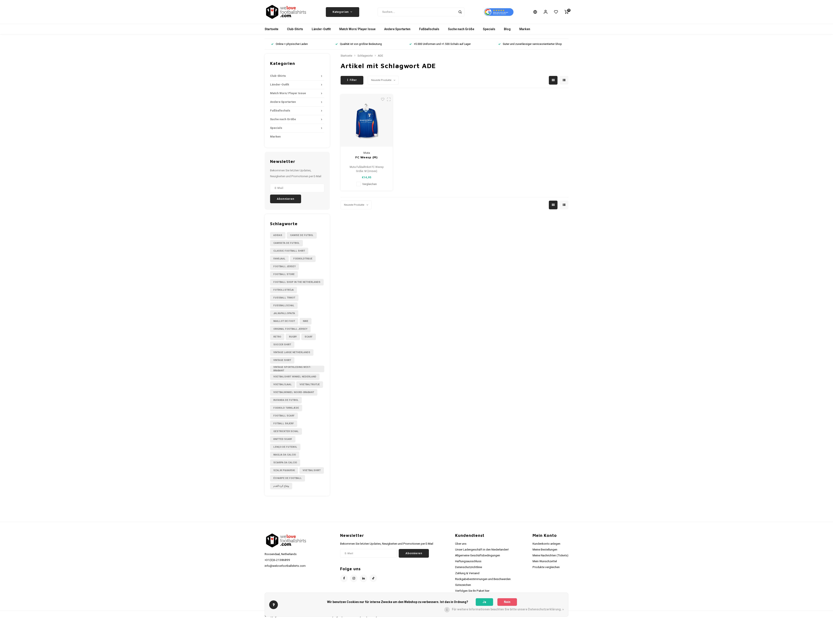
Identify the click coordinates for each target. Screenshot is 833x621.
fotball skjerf (283, 423)
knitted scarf (282, 439)
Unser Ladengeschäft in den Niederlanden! (482, 549)
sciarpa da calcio (285, 462)
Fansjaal (279, 259)
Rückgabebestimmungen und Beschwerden (483, 579)
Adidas (277, 235)
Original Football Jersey (290, 329)
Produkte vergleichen (546, 567)
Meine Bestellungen (545, 549)
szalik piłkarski (284, 470)
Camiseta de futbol (286, 243)
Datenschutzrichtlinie (468, 567)
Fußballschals (429, 29)
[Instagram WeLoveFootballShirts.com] (353, 578)
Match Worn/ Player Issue (357, 29)
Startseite (271, 29)
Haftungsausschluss (468, 561)
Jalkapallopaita (284, 313)
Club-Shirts (295, 29)
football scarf (284, 416)
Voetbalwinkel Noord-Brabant (293, 392)
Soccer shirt (282, 344)
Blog (507, 29)
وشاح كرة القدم (281, 486)
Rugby (293, 337)
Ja (484, 602)
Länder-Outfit (321, 29)
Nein (507, 602)
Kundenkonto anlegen (546, 544)
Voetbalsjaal (282, 384)
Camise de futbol (301, 235)
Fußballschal (283, 305)
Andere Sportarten (397, 29)
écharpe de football (287, 478)
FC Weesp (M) (366, 157)
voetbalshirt (312, 470)
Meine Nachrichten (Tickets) (550, 555)
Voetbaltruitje (310, 384)
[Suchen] (460, 12)
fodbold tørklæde (286, 408)
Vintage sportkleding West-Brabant (292, 369)
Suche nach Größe (461, 29)
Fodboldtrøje (302, 259)
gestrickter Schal (286, 431)
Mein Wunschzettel (545, 561)
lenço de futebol (285, 447)
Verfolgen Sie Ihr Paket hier (472, 591)
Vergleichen (369, 184)
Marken (524, 29)
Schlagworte (365, 56)
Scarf (309, 337)
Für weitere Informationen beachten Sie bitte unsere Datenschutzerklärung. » (508, 609)
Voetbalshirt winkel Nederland (294, 376)
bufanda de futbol (285, 400)
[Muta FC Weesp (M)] (367, 121)
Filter (353, 80)
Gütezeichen (463, 585)
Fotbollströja (283, 290)
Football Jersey (284, 266)
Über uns (460, 544)
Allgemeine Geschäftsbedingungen (477, 555)
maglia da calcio (284, 455)
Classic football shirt (289, 251)
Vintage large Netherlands (291, 352)
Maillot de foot (284, 321)
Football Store (284, 274)
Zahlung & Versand (467, 573)
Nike (305, 321)
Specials (489, 29)
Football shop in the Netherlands (296, 282)
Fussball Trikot (284, 298)
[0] (566, 12)
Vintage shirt (282, 360)
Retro (277, 337)
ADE (380, 56)
